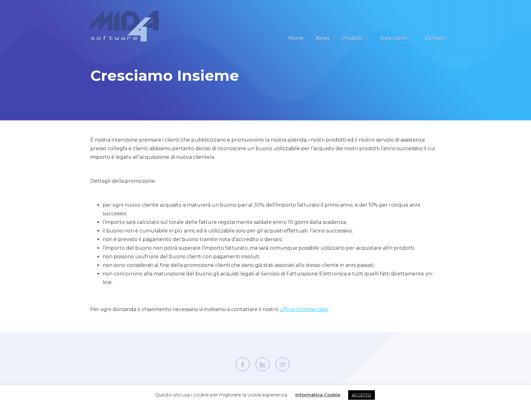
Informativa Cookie (317, 395)
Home (296, 38)
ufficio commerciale (304, 309)
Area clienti (393, 38)
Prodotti (352, 38)
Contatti (435, 38)
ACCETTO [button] (361, 394)
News (322, 38)
